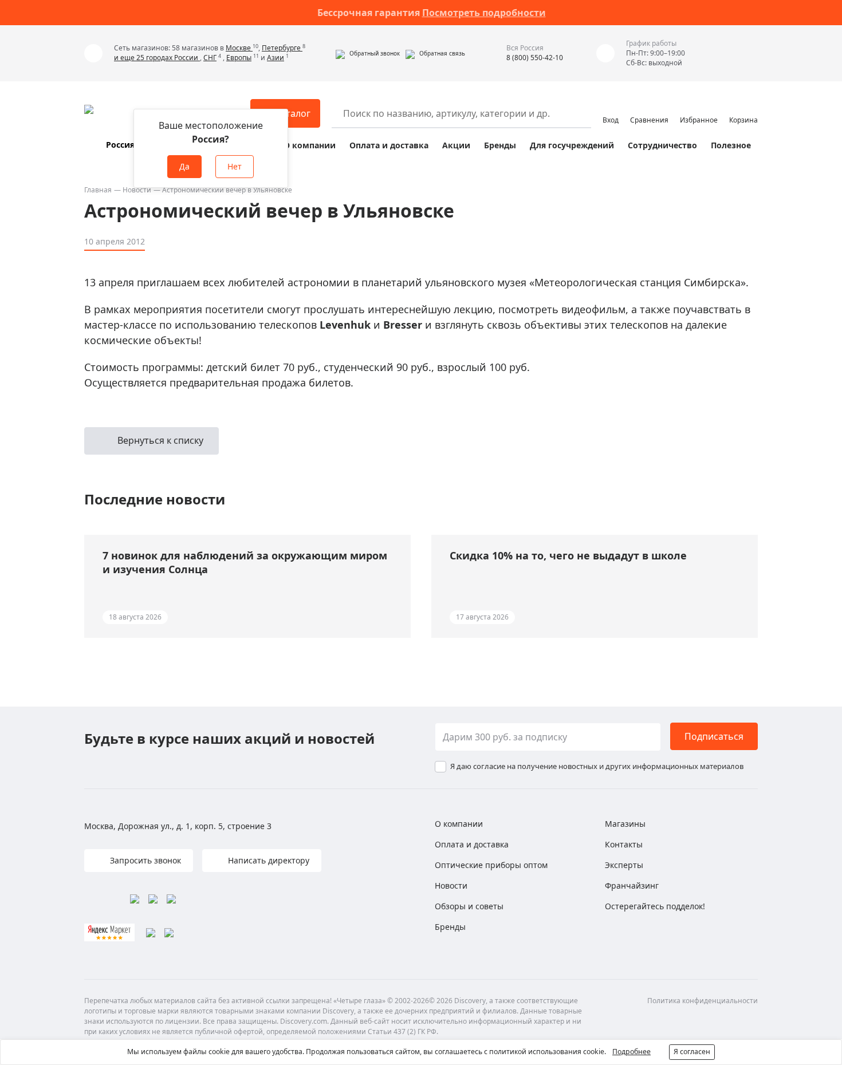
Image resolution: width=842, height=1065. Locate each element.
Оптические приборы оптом (491, 864)
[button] (368, 53)
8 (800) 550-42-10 (534, 57)
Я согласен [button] (692, 1051)
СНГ (210, 57)
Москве (239, 48)
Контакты (624, 844)
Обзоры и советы (469, 906)
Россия (120, 144)
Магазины (625, 823)
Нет (234, 166)
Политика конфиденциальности (702, 1000)
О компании (310, 145)
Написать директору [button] (267, 860)
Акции (456, 145)
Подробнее (631, 1051)
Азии (275, 57)
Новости (137, 190)
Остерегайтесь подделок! (655, 906)
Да (184, 166)
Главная (98, 190)
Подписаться (713, 736)
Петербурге (282, 48)
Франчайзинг (632, 885)
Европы (238, 57)
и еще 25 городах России (157, 57)
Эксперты (624, 864)
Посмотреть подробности (484, 12)
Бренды (500, 145)
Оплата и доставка (388, 145)
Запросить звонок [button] (144, 860)
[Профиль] (610, 108)
